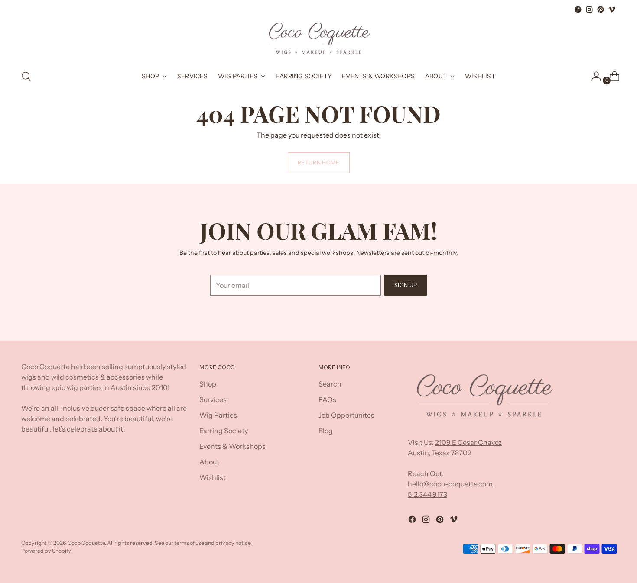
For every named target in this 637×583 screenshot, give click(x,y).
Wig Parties (218, 415)
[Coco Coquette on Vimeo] (612, 9)
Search (329, 384)
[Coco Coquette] (318, 38)
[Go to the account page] (592, 76)
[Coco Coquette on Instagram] (589, 9)
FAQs (327, 399)
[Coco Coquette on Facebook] (578, 9)
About (209, 461)
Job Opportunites (346, 415)
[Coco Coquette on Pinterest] (600, 9)
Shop (207, 384)
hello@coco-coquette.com (450, 484)
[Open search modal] (26, 76)
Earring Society (223, 430)
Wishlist (212, 477)
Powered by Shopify (46, 551)
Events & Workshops (232, 446)
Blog (325, 430)
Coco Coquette (86, 543)
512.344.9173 (427, 494)
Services (213, 399)
